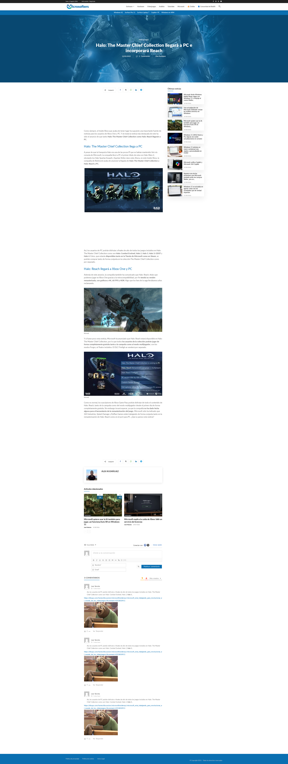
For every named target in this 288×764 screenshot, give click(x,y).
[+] (125, 560)
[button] (219, 6)
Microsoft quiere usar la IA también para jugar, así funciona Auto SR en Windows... (193, 123)
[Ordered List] (106, 560)
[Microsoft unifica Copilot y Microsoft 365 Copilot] (175, 164)
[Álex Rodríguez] (92, 475)
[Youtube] (221, 1)
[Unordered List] (109, 560)
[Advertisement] (123, 111)
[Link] (118, 560)
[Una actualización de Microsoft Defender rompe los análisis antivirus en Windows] (175, 112)
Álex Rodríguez (160, 56)
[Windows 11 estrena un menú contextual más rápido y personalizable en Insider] (175, 151)
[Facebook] (213, 1)
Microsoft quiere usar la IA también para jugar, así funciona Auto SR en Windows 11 (102, 522)
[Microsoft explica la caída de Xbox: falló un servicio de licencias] (143, 505)
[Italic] (96, 560)
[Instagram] (216, 1)
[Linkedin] (136, 90)
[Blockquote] (112, 560)
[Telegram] (141, 90)
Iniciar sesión (157, 545)
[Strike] (103, 560)
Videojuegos (144, 40)
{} (122, 560)
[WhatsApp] (130, 90)
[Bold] (93, 560)
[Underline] (99, 560)
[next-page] (89, 531)
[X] (218, 1)
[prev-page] (85, 531)
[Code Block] (115, 560)
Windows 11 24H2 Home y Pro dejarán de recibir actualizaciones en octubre (193, 137)
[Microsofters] (83, 7)
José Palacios (87, 527)
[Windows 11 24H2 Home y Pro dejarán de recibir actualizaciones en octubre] (175, 138)
